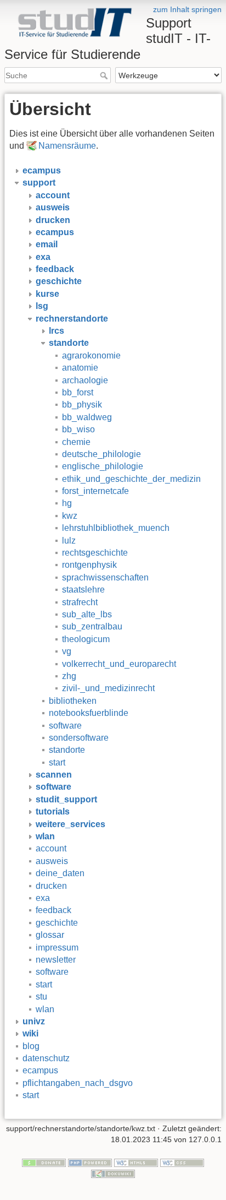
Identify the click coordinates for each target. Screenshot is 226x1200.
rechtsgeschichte (95, 552)
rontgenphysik (89, 564)
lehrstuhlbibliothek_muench (116, 528)
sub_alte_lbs (87, 614)
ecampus (40, 1070)
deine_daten (60, 873)
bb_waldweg (87, 417)
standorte (67, 749)
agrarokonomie (91, 355)
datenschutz (46, 1058)
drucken (51, 886)
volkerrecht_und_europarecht (119, 664)
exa (43, 898)
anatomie (80, 367)
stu (41, 996)
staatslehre (83, 589)
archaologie (85, 380)
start (57, 762)
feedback (53, 910)
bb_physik (82, 404)
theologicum (86, 639)
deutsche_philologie (101, 454)
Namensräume (67, 145)
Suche (105, 75)
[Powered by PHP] (90, 1162)
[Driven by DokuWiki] (113, 1173)
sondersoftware (79, 737)
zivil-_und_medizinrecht (108, 688)
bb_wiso (78, 429)
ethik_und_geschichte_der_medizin (131, 479)
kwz (69, 515)
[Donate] (44, 1162)
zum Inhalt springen (187, 9)
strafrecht (80, 602)
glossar (50, 935)
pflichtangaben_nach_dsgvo (77, 1083)
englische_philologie (102, 466)
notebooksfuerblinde (88, 713)
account (51, 848)
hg (67, 503)
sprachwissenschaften (105, 577)
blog (30, 1046)
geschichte (57, 922)
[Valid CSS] (182, 1162)
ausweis (52, 861)
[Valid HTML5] (136, 1162)
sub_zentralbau (92, 626)
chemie (76, 442)
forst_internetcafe (95, 491)
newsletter (56, 959)
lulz (69, 540)
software (65, 725)
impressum (57, 947)
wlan (45, 1009)
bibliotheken (73, 700)
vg (66, 651)
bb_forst (77, 392)
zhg (69, 676)
